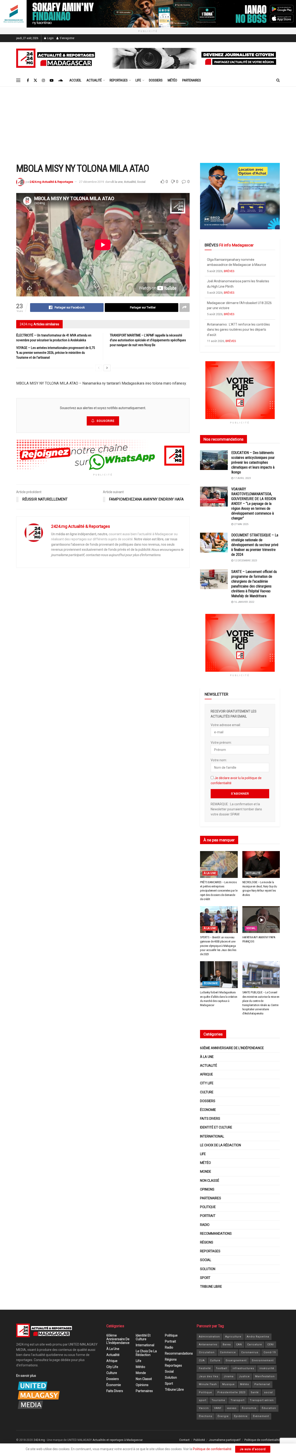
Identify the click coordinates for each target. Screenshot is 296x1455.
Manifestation (265, 1376)
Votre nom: (219, 760)
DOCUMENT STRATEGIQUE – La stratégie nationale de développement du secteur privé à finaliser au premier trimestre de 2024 (254, 545)
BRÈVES (229, 271)
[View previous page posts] (98, 368)
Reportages (119, 80)
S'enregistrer (66, 38)
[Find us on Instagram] (43, 80)
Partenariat (262, 1384)
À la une (117, 181)
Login (50, 38)
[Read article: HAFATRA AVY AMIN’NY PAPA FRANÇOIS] (261, 919)
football (221, 1368)
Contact (184, 1440)
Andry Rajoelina (258, 1336)
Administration (209, 1336)
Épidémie (241, 1416)
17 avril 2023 (242, 478)
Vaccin (204, 1408)
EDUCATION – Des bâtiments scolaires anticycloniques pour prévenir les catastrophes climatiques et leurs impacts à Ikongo (253, 462)
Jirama (229, 1376)
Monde (205, 1171)
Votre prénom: (221, 742)
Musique (228, 1384)
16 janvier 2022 (243, 601)
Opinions (207, 1189)
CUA (202, 1360)
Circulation (207, 1352)
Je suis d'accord (253, 1449)
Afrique (206, 1074)
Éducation (269, 1408)
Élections (205, 1416)
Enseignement (236, 1360)
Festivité (205, 1368)
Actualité (94, 80)
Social (141, 181)
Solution (207, 1269)
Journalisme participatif (224, 1440)
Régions (206, 1242)
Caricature (254, 1344)
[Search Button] (278, 80)
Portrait (208, 1216)
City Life (206, 1083)
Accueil (75, 80)
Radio (205, 1225)
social (268, 1392)
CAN (239, 1344)
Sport (205, 1278)
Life (138, 80)
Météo (172, 80)
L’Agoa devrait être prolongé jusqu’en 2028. (238, 329)
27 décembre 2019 (91, 181)
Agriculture (233, 1336)
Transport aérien (262, 1400)
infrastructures (243, 1368)
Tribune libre (211, 1286)
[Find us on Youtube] (51, 80)
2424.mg (39, 1440)
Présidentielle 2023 (231, 1392)
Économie (211, 983)
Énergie (223, 1416)
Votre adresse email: (226, 725)
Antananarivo (208, 1344)
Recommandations (216, 1233)
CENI (270, 1344)
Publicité (199, 1440)
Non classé (209, 1180)
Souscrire (105, 421)
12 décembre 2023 (245, 560)
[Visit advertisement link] (148, 14)
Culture (206, 1092)
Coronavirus (249, 1352)
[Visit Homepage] (56, 58)
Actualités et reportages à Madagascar (117, 1440)
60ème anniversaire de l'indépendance (232, 1048)
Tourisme (218, 1400)
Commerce (228, 1352)
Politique (208, 1207)
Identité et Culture (216, 1127)
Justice (244, 1376)
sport (202, 1400)
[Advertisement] (148, 121)
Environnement (263, 1360)
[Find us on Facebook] (28, 80)
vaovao (232, 1408)
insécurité (266, 1368)
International (212, 1136)
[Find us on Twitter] (35, 80)
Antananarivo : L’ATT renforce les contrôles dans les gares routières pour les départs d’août (238, 308)
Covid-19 (270, 1352)
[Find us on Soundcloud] (60, 80)
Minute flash (208, 1384)
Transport (237, 1400)
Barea (227, 1344)
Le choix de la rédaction (220, 1145)
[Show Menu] (18, 80)
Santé (255, 1392)
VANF (218, 1408)
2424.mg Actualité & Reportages (51, 181)
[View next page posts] (107, 368)
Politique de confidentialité (262, 1440)
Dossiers (156, 80)
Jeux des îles (208, 1376)
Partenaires (191, 80)
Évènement (261, 1416)
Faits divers (210, 1118)
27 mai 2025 (240, 524)
